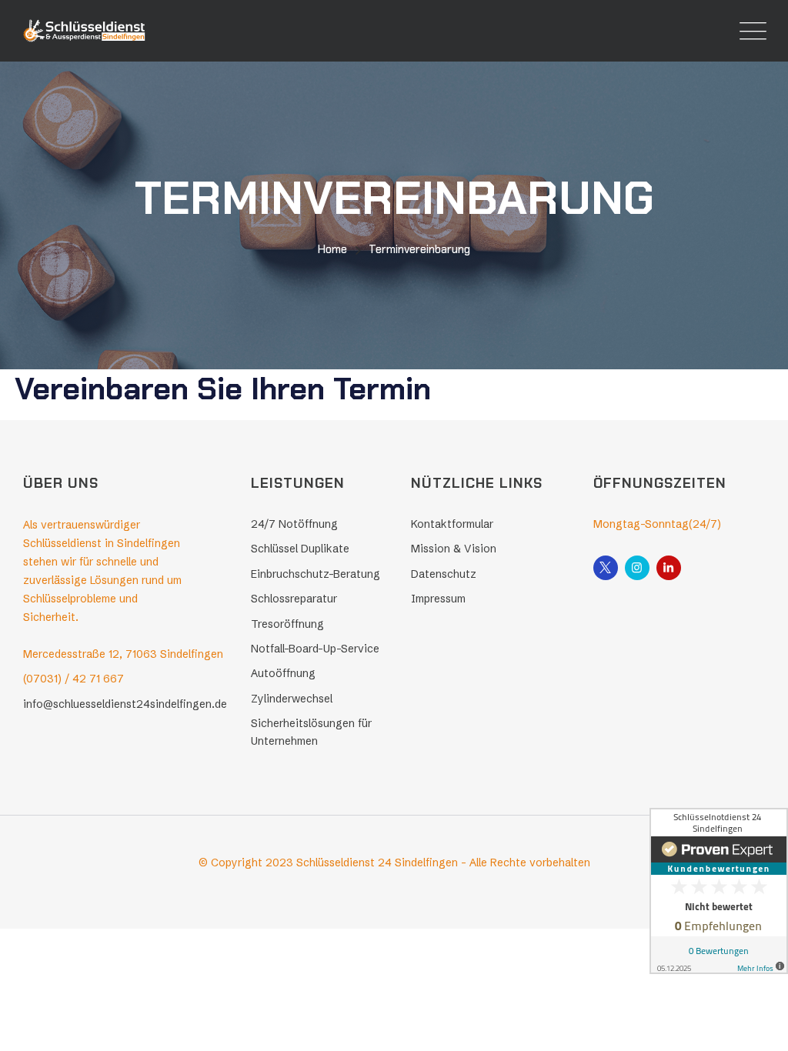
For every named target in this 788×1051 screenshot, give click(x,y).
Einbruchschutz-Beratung (315, 574)
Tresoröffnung (287, 624)
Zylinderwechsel (291, 699)
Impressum (438, 599)
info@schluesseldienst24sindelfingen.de (125, 704)
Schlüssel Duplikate (300, 549)
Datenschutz (443, 574)
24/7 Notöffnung (294, 524)
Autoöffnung (283, 673)
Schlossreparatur (294, 599)
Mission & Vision (453, 549)
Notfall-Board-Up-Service (315, 649)
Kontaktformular (452, 524)
